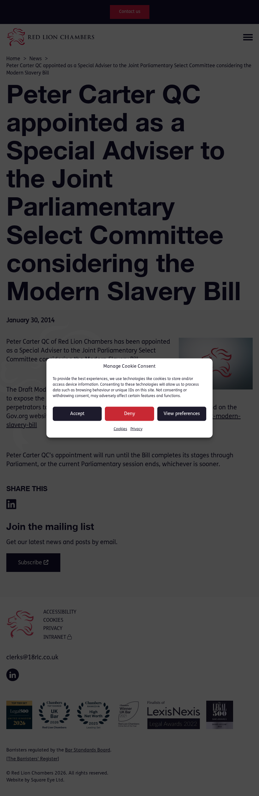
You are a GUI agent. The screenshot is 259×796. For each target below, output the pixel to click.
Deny (129, 413)
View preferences (182, 413)
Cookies (120, 429)
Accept (77, 413)
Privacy (136, 429)
